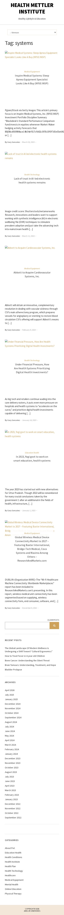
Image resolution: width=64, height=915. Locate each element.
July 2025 (9, 694)
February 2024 (12, 749)
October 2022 (11, 813)
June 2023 (10, 781)
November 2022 (12, 808)
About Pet (10, 848)
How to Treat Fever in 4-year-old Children (25, 655)
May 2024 (9, 735)
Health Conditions (13, 857)
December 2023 (12, 758)
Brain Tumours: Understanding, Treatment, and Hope (30, 665)
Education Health (32, 453)
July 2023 (9, 776)
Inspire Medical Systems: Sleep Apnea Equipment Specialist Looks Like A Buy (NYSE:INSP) (32, 79)
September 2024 (13, 717)
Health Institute (12, 861)
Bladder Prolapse (13, 669)
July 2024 (9, 726)
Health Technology (32, 174)
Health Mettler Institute (32, 8)
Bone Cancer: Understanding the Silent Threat (27, 660)
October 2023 (11, 767)
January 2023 (11, 799)
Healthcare (10, 875)
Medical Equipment (32, 71)
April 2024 (9, 740)
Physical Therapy (13, 893)
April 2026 (9, 690)
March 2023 (10, 790)
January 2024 (11, 753)
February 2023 (12, 794)
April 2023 (9, 785)
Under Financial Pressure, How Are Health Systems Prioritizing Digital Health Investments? (32, 368)
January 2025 (11, 699)
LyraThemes (35, 911)
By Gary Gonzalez (12, 142)
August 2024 (11, 722)
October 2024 (11, 712)
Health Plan (10, 866)
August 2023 (11, 772)
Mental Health (11, 884)
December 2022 (12, 803)
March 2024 (10, 744)
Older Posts (53, 620)
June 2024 (10, 731)
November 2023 (12, 762)
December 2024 (12, 703)
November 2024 (12, 708)
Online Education (13, 889)
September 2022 (13, 817)
